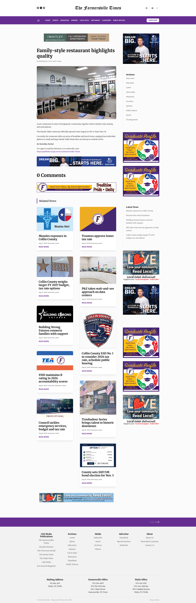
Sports (55, 20)
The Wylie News (46, 558)
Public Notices (119, 20)
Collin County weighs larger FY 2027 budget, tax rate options (54, 285)
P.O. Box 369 (55, 583)
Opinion (74, 20)
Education (65, 20)
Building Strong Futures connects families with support (53, 330)
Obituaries (95, 20)
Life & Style (84, 20)
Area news (51, 243)
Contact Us (149, 545)
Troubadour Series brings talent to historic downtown (98, 423)
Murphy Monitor (46, 547)
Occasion (129, 101)
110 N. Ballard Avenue (141, 589)
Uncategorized (132, 120)
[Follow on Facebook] (38, 8)
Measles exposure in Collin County (53, 237)
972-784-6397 (98, 583)
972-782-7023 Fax (98, 586)
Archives (98, 545)
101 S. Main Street (98, 589)
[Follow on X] (41, 8)
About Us (150, 538)
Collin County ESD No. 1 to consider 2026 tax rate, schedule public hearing (97, 358)
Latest (47, 20)
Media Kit (124, 545)
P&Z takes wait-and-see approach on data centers (98, 292)
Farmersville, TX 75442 (98, 592)
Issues (98, 541)
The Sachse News (46, 554)
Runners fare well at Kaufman (138, 215)
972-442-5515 (141, 583)
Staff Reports (43, 61)
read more (44, 247)
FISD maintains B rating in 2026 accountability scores (53, 378)
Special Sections (124, 541)
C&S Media (46, 562)
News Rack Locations (150, 541)
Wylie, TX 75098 (55, 586)
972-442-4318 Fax (141, 586)
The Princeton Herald (46, 551)
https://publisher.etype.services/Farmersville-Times (58, 151)
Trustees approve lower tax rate (98, 237)
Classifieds (106, 20)
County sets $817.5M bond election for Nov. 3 (98, 473)
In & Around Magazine (46, 566)
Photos (98, 549)
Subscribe (152, 20)
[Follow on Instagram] (44, 8)
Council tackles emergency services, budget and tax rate (53, 426)
